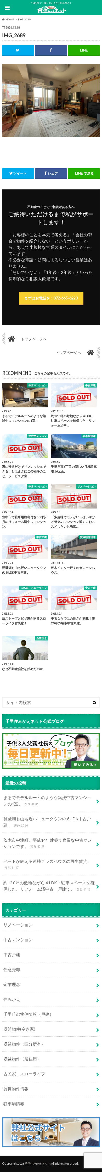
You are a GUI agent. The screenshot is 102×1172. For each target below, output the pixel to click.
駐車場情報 (13, 1103)
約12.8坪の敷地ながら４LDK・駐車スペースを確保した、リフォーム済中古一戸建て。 (49, 885)
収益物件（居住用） (22, 1058)
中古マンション (18, 939)
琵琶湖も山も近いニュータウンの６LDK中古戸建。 (47, 821)
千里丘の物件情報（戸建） (28, 1014)
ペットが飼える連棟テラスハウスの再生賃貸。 (47, 864)
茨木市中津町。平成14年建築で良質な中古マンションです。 (47, 843)
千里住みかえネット (37, 1163)
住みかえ (11, 999)
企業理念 (11, 984)
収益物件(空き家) (19, 1028)
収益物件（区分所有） (24, 1043)
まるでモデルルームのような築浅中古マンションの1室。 (47, 800)
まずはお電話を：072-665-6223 (51, 298)
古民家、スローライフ (24, 1073)
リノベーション (18, 924)
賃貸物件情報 (16, 1088)
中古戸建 (11, 954)
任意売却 (11, 969)
